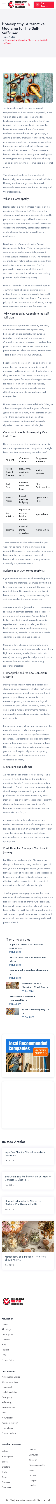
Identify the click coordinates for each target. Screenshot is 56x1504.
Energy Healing (9, 1433)
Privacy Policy (8, 1359)
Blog (13, 36)
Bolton (5, 1461)
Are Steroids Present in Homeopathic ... (22, 998)
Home (4, 36)
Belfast (5, 1451)
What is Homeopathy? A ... (35, 1011)
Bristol (4, 1471)
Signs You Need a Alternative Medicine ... (26, 946)
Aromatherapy (8, 1407)
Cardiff (5, 1477)
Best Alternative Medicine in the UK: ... (27, 959)
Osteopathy (7, 1397)
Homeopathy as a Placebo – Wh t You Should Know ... (25, 1258)
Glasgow (33, 1459)
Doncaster (6, 1487)
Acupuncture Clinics (11, 1376)
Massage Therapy (10, 1422)
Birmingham (7, 1456)
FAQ (4, 1354)
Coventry (6, 1482)
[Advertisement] (28, 1104)
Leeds (31, 1470)
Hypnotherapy (8, 1427)
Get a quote (7, 1334)
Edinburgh (33, 1454)
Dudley (32, 1449)
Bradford (6, 1466)
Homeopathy (7, 1387)
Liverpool (33, 1480)
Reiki (4, 1412)
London (32, 1485)
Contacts (6, 1339)
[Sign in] (28, 4)
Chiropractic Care (10, 1381)
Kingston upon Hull (37, 1465)
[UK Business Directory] (28, 1055)
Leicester (33, 1475)
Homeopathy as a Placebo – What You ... (35, 985)
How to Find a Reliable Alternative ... (28, 972)
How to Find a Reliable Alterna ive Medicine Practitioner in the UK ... (23, 1202)
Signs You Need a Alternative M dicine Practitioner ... (25, 1153)
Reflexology (7, 1402)
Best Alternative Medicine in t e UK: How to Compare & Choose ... (28, 1178)
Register (5, 1349)
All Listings (6, 1329)
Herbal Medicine (9, 1392)
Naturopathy (7, 1417)
